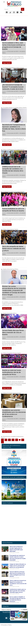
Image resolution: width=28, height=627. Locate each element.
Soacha (22, 67)
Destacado (9, 313)
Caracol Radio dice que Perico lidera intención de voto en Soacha (13, 332)
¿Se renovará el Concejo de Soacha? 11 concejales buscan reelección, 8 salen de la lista (13, 87)
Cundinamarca (10, 149)
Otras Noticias (12, 67)
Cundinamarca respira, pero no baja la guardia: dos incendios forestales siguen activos (18, 591)
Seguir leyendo (7, 62)
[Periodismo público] (4, 2)
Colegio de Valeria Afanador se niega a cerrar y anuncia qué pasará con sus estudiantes (18, 565)
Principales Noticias (8, 107)
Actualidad (5, 67)
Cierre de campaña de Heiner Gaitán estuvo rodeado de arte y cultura (13, 248)
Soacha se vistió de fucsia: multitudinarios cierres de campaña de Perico (11, 372)
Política (18, 67)
